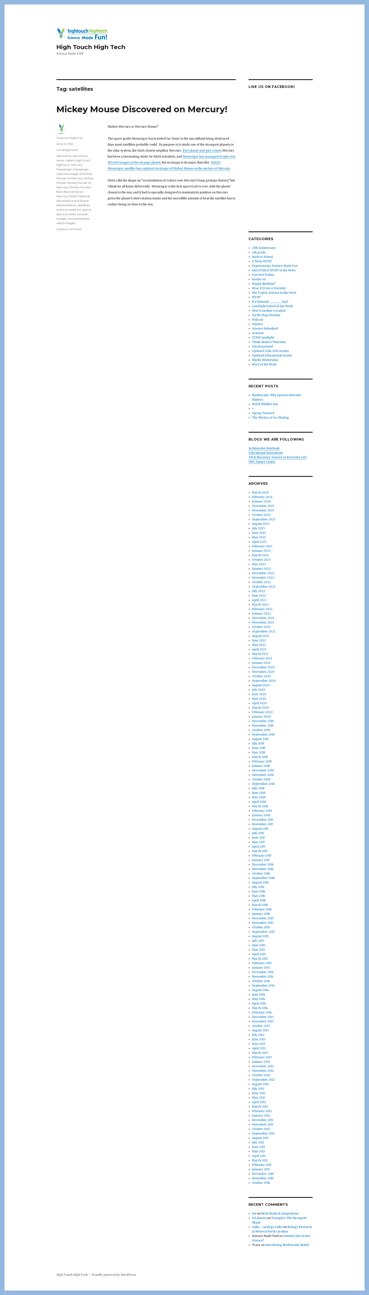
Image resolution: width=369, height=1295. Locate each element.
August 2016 (260, 882)
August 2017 (260, 829)
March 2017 (260, 851)
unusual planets (78, 218)
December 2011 (262, 1120)
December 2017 (262, 820)
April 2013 (259, 1048)
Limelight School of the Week (272, 306)
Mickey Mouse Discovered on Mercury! (141, 109)
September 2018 (263, 784)
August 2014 (260, 990)
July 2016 (258, 887)
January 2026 (261, 501)
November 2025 (263, 510)
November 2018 (263, 775)
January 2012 (261, 1115)
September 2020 (264, 681)
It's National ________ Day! (270, 302)
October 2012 (261, 1075)
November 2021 (263, 622)
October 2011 (261, 1129)
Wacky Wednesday (265, 360)
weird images (65, 223)
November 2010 (263, 1178)
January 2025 (261, 551)
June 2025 (259, 533)
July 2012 (258, 1089)
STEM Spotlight (263, 337)
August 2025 (260, 524)
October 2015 (261, 927)
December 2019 (263, 721)
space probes (66, 214)
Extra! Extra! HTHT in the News (274, 270)
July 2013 (258, 1035)
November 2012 (263, 1071)
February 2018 (262, 811)
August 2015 (260, 936)
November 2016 (262, 869)
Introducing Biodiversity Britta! (287, 1245)
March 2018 (260, 806)
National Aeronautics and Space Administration (73, 200)
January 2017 (261, 860)
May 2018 (258, 797)
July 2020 (258, 690)
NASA (73, 196)
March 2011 (260, 1160)
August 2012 (260, 1084)
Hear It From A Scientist (269, 288)
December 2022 (263, 573)
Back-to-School (262, 257)
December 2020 (263, 667)
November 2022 (263, 578)
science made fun (68, 209)
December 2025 (263, 506)
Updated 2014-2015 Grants (270, 351)
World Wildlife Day (265, 404)
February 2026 (262, 497)
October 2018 (261, 779)
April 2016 (259, 900)
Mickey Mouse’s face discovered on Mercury (73, 191)
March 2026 (260, 492)
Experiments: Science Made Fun (275, 266)
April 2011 (258, 1156)
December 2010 (263, 1174)
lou (254, 1213)
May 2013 (258, 1044)
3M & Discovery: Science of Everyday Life (278, 457)
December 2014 (263, 972)
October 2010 (261, 1183)
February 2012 (262, 1111)
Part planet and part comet (202, 150)
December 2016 (263, 864)
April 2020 (259, 703)
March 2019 (260, 757)
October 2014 (261, 981)
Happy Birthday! (263, 284)
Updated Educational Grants (272, 355)
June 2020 (259, 694)
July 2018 (258, 788)
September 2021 (263, 631)
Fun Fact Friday (263, 275)
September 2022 (263, 586)
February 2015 (262, 963)
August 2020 (261, 685)
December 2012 (263, 1066)
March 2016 (260, 905)
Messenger (64, 169)
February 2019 (262, 761)
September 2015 (263, 932)
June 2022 (259, 595)
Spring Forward (263, 413)
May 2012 (258, 1097)
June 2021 (259, 640)
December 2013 (263, 1017)
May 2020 (259, 699)
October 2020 (261, 676)
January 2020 (261, 716)
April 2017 (258, 846)
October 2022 (261, 582)
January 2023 (261, 569)
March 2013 (260, 1053)
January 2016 (261, 914)
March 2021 (260, 654)
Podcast (257, 319)
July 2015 (258, 941)
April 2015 (259, 954)
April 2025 (259, 542)
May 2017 (258, 842)
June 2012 (258, 1093)
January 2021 (261, 663)
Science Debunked (265, 328)
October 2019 (261, 730)
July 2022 (258, 591)
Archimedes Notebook (264, 448)
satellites (84, 205)
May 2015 (258, 950)
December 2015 (263, 918)
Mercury (76, 164)
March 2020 (260, 708)
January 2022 (261, 613)
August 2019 (260, 739)
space (86, 209)
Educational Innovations (266, 453)
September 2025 (263, 519)
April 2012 (259, 1102)
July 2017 (258, 833)
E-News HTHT (262, 261)
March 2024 (260, 555)
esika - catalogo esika (267, 1227)
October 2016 (261, 873)
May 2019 (258, 752)
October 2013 (261, 1026)
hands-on (259, 279)
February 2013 (262, 1057)
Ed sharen (259, 1218)
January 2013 (261, 1062)
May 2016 (258, 896)
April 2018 (259, 802)
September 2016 (263, 878)
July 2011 (258, 1142)
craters (70, 160)
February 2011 (261, 1165)
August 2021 (260, 636)
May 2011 (258, 1151)
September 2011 (263, 1133)
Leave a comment (69, 229)
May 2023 (259, 564)
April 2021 (259, 649)
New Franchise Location (269, 310)
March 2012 (260, 1106)
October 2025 (261, 515)
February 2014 (262, 1012)
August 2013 (260, 1030)
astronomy (63, 156)
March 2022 (260, 604)
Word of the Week (264, 364)
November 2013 (263, 1021)
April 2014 (259, 1003)
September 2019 (263, 734)
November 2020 (263, 672)
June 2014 (258, 994)
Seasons (258, 333)
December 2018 (263, 770)
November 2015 (262, 923)
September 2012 (263, 1080)
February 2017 (261, 855)
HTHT (256, 297)
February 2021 (262, 658)
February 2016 (262, 909)
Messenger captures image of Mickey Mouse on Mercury (74, 174)
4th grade (259, 252)
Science (257, 324)
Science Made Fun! (69, 138)
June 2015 (258, 945)
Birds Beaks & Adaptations (280, 1213)
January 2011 (261, 1169)
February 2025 (262, 546)
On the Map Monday (266, 315)
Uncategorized (67, 150)
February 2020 (262, 712)
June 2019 (258, 748)
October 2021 (261, 627)
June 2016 (258, 891)
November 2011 (262, 1124)
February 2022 (262, 609)
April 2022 (259, 600)
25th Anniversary (264, 248)
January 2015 (261, 967)
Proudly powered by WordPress (114, 1275)
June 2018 (258, 793)
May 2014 (258, 999)
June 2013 (258, 1039)
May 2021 (258, 645)
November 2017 (262, 824)
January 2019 (261, 766)
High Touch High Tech (90, 47)
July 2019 (258, 743)
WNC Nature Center (262, 462)
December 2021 (263, 618)
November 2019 (262, 725)
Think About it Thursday (269, 342)
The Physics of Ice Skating (270, 417)
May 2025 (259, 537)
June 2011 (258, 1147)
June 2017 (258, 837)
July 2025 (258, 528)
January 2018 (261, 815)
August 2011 (260, 1138)
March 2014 (260, 1008)
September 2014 (263, 985)
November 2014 (263, 976)
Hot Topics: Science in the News (274, 293)
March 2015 (260, 959)
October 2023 (261, 560)
